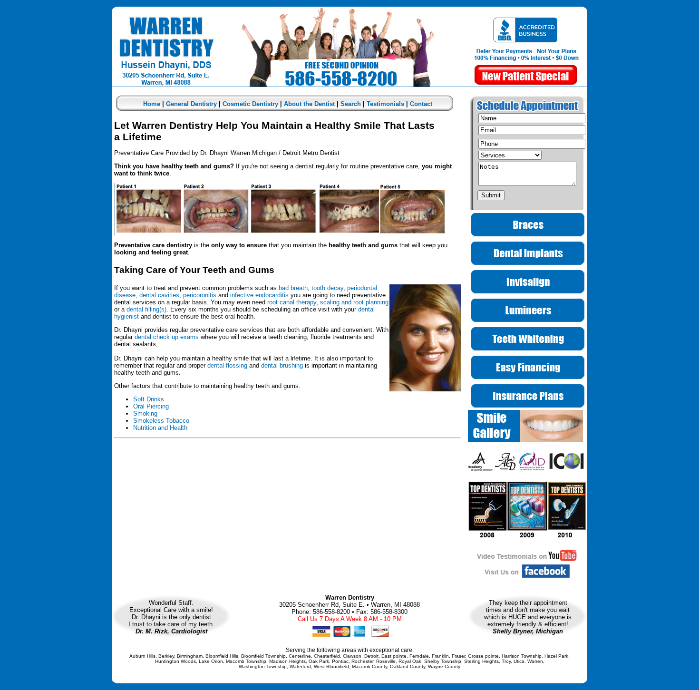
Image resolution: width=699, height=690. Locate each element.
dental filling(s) (146, 309)
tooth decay (327, 288)
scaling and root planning (354, 302)
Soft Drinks (148, 399)
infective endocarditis (260, 295)
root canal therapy (291, 302)
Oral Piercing (151, 406)
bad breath (293, 288)
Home (151, 103)
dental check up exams (167, 336)
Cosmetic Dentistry (250, 103)
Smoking (145, 413)
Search (350, 103)
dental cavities (159, 295)
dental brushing (282, 365)
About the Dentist (309, 103)
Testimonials (385, 103)
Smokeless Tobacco (161, 420)
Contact (421, 103)
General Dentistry (191, 103)
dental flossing (227, 365)
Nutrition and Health (160, 427)
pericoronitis (199, 295)
